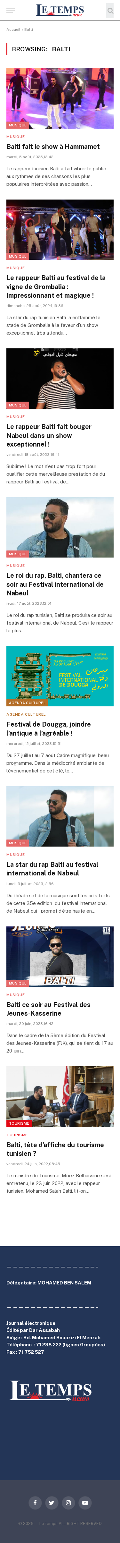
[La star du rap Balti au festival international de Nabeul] (60, 816)
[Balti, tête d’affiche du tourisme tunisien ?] (60, 1096)
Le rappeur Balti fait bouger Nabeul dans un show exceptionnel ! (49, 435)
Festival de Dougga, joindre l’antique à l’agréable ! (48, 728)
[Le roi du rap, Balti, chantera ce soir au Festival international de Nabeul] (60, 527)
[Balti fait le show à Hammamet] (60, 98)
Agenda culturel (27, 703)
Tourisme (19, 1123)
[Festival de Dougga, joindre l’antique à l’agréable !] (60, 676)
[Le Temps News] (60, 10)
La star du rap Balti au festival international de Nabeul (52, 869)
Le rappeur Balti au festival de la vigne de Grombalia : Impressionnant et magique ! (56, 286)
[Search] (110, 10)
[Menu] (10, 10)
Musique (18, 125)
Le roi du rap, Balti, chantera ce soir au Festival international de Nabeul (55, 584)
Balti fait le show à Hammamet (53, 146)
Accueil (13, 29)
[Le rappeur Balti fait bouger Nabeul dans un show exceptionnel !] (60, 378)
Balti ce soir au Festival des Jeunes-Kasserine (48, 1009)
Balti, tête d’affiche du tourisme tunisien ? (55, 1149)
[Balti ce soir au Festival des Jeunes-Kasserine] (60, 956)
